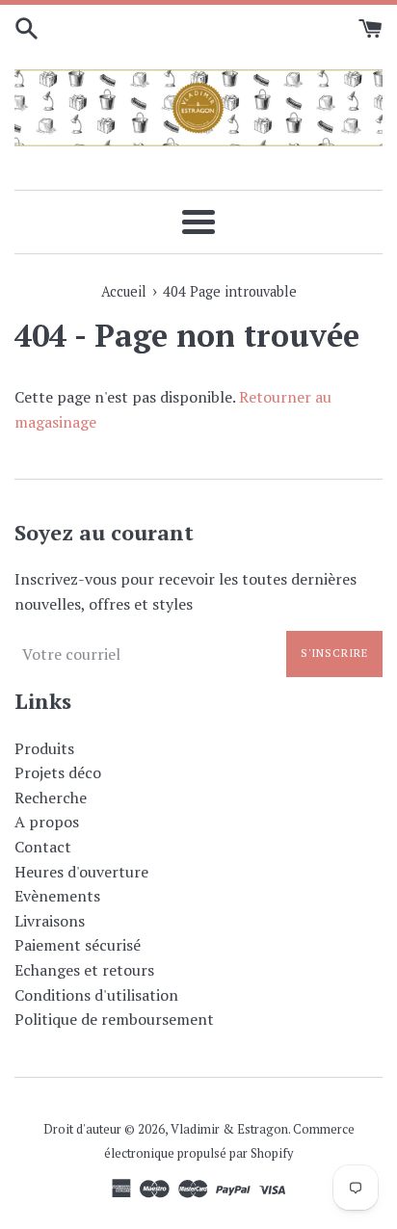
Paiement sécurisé (77, 944)
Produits (44, 748)
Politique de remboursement (114, 1019)
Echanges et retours (84, 970)
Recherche (50, 797)
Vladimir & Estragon (229, 1129)
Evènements (57, 895)
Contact (42, 846)
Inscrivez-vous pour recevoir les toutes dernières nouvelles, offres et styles (185, 591)
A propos (46, 821)
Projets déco (57, 772)
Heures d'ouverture (81, 871)
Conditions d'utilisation (96, 995)
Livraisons (49, 920)
